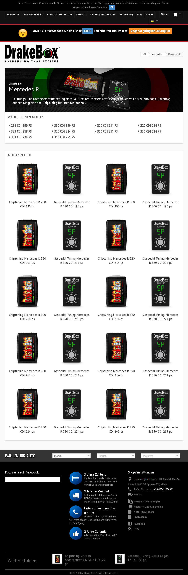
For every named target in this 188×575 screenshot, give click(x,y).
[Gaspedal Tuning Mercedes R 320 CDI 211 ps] (72, 234)
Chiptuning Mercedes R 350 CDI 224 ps (27, 429)
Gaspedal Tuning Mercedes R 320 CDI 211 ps (72, 260)
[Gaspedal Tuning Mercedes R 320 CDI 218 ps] (72, 291)
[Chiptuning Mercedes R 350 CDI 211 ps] (27, 347)
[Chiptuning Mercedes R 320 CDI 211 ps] (27, 234)
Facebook (139, 524)
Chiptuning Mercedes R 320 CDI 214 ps (116, 260)
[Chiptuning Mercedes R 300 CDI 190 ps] (116, 178)
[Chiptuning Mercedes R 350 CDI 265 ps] (116, 403)
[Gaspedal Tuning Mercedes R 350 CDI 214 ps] (160, 347)
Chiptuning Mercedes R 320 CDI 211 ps (27, 260)
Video (149, 14)
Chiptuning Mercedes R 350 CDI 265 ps (116, 429)
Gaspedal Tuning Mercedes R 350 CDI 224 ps (72, 429)
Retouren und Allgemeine (148, 506)
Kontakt (138, 494)
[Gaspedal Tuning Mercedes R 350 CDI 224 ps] (72, 403)
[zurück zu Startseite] (144, 54)
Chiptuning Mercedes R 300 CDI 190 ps (116, 204)
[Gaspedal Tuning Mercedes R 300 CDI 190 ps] (160, 178)
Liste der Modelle (33, 14)
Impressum (140, 517)
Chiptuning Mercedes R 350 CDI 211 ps (27, 373)
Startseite (13, 14)
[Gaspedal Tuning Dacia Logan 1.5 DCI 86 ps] (119, 559)
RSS (136, 529)
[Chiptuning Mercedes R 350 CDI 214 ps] (116, 347)
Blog (139, 14)
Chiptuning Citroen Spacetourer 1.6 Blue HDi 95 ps (85, 560)
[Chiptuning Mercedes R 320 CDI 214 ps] (116, 234)
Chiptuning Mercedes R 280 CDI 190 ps (27, 204)
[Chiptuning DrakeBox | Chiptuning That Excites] (32, 53)
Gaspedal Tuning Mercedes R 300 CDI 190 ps (160, 204)
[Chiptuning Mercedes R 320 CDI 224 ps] (116, 291)
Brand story (126, 14)
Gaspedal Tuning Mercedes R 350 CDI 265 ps (160, 429)
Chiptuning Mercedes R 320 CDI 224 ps (116, 317)
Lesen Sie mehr (98, 7)
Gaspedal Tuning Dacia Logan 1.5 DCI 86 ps (148, 558)
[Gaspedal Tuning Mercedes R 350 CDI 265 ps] (160, 403)
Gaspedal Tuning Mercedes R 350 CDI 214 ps (160, 373)
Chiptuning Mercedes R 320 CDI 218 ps (27, 317)
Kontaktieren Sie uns (59, 14)
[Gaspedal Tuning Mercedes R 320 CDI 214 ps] (160, 234)
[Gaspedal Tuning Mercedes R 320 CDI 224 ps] (160, 291)
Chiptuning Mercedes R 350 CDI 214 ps (116, 373)
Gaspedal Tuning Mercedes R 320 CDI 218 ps (72, 317)
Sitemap (81, 14)
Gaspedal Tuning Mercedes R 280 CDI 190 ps (72, 204)
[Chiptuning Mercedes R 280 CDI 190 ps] (27, 178)
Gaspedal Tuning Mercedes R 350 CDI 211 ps (72, 373)
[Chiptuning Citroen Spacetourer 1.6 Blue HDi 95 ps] (57, 559)
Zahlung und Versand (102, 14)
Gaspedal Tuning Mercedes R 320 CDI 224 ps (160, 317)
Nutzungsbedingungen (147, 501)
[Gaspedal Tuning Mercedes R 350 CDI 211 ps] (72, 347)
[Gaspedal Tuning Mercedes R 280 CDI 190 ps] (72, 178)
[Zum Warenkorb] (176, 14)
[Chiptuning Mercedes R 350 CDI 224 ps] (27, 403)
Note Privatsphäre (144, 511)
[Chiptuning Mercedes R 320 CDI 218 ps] (27, 291)
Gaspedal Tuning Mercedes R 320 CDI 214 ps (160, 260)
